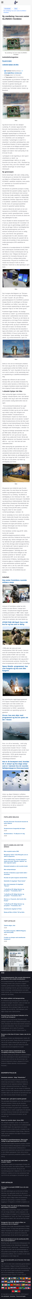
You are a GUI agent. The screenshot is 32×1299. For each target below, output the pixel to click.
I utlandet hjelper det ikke (10, 64)
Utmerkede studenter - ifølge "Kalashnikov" (13, 1077)
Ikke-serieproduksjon (10, 869)
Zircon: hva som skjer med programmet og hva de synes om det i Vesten (15, 717)
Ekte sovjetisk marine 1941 (11, 851)
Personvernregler (20, 1296)
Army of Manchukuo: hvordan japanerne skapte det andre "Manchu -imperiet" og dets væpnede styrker (15, 861)
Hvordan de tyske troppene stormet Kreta (15, 877)
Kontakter (12, 1296)
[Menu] (2, 2)
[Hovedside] (16, 2)
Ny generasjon (7, 61)
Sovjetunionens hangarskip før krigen (14, 828)
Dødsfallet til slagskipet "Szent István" (15, 881)
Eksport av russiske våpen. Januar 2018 (12, 1120)
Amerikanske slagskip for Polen (13, 908)
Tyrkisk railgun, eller (9, 925)
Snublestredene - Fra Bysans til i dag (14, 833)
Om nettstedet (5, 1296)
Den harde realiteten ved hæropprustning (12, 998)
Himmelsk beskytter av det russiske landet (16, 866)
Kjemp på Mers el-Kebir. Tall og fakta (14, 912)
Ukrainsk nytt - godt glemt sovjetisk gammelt (13, 1098)
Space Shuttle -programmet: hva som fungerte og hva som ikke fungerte (15, 668)
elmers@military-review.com (13, 73)
